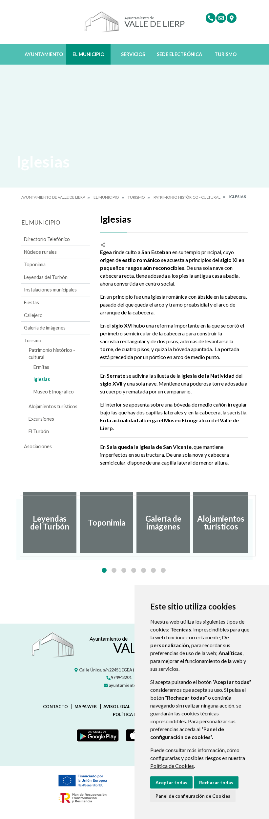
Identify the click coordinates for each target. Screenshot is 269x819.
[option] (49, 522)
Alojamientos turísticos (53, 406)
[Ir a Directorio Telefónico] (211, 18)
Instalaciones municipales (50, 289)
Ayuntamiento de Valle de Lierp (53, 197)
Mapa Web (85, 706)
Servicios (133, 54)
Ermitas (41, 367)
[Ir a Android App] (96, 734)
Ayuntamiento (44, 54)
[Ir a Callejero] (232, 18)
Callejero (33, 315)
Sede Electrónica (179, 54)
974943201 (121, 677)
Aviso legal (116, 706)
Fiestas (31, 302)
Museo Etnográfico (53, 391)
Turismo (226, 54)
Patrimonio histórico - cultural (187, 197)
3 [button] (123, 570)
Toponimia (35, 264)
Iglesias (41, 379)
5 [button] (143, 570)
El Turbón (39, 431)
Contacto (55, 706)
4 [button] (133, 570)
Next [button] (252, 522)
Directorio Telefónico (47, 239)
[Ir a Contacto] (221, 18)
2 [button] (114, 570)
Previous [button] (16, 522)
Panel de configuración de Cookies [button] (192, 796)
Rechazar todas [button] (216, 782)
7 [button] (163, 570)
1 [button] (104, 570)
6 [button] (153, 570)
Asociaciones (38, 446)
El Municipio (88, 54)
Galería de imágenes (45, 327)
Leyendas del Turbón (46, 277)
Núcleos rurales (40, 252)
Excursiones (41, 419)
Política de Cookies (172, 766)
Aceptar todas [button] (171, 782)
